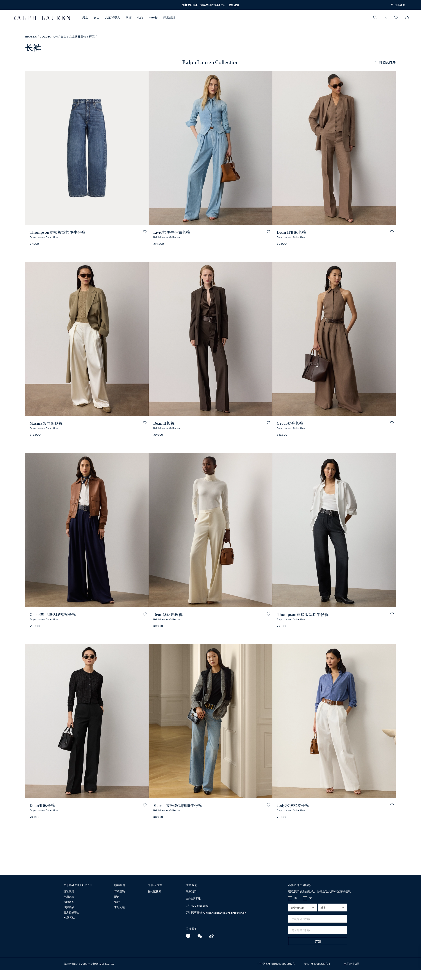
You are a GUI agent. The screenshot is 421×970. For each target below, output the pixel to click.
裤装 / (93, 36)
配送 (117, 897)
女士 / (64, 36)
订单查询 (119, 891)
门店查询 (399, 5)
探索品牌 (169, 17)
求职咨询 (69, 902)
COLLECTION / (50, 36)
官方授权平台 (71, 912)
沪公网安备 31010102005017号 (277, 963)
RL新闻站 (69, 917)
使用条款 (69, 897)
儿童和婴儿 (112, 17)
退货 (117, 902)
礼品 (140, 17)
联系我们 (191, 891)
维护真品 (69, 907)
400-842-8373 (200, 905)
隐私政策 (69, 891)
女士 (97, 17)
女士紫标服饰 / (78, 36)
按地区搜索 (154, 891)
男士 (85, 17)
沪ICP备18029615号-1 (317, 963)
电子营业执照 (352, 963)
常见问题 (119, 907)
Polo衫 (153, 17)
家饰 (129, 17)
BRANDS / (32, 36)
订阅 (318, 941)
